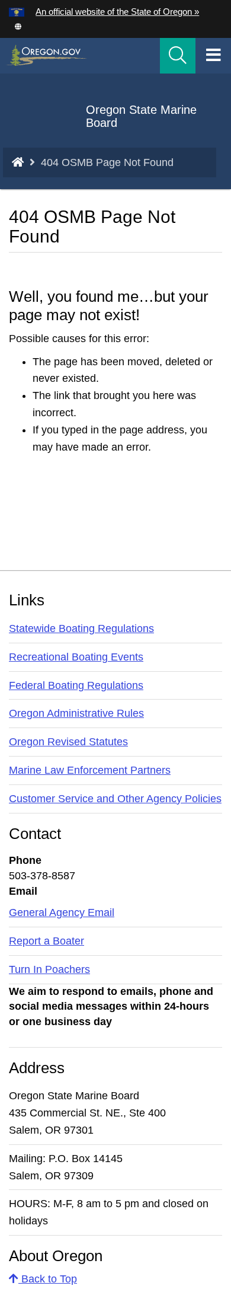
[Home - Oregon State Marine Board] (18, 162)
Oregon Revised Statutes (68, 742)
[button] (18, 26)
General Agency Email (61, 912)
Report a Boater (46, 941)
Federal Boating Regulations (76, 685)
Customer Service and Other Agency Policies (115, 799)
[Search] (177, 56)
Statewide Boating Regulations (81, 628)
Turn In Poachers (49, 969)
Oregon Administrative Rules (76, 713)
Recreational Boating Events (76, 657)
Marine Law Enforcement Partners (90, 770)
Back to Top (47, 1279)
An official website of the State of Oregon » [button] (117, 12)
